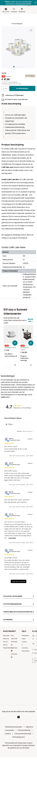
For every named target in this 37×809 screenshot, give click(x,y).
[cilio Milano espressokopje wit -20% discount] (11, 334)
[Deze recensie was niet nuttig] (30, 455)
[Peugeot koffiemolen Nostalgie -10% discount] (27, 334)
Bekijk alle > (30, 320)
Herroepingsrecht (18, 737)
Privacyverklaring (24, 730)
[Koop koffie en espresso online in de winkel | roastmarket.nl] (14, 7)
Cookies (8, 733)
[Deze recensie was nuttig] (27, 455)
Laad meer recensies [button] (18, 581)
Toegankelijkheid (7, 648)
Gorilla (4, 73)
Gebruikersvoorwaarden (13, 727)
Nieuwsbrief (6, 635)
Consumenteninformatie (22, 733)
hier (2, 392)
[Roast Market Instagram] (18, 719)
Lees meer (12, 538)
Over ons (5, 641)
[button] (5, 88)
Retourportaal (25, 651)
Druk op (5, 645)
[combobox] (25, 431)
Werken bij (6, 638)
